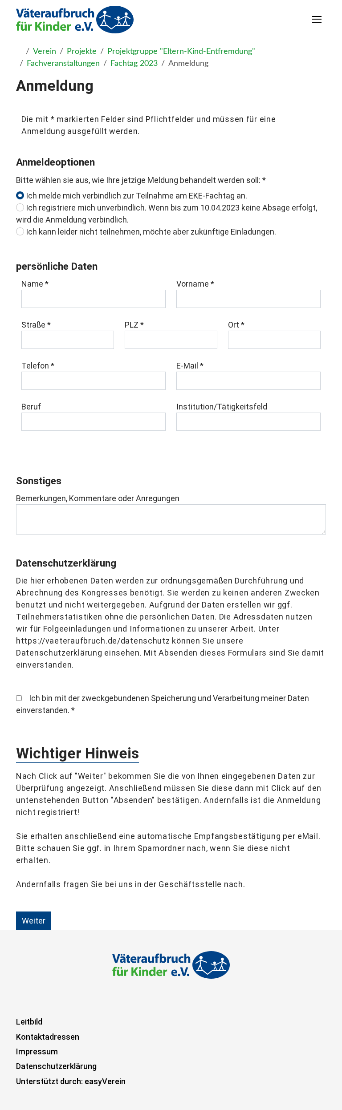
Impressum (37, 1051)
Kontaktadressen (47, 1036)
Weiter (33, 920)
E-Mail (190, 365)
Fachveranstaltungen (63, 64)
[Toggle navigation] (317, 19)
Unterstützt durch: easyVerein (71, 1081)
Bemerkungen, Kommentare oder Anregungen (97, 498)
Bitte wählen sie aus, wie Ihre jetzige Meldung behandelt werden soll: (141, 180)
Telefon (37, 365)
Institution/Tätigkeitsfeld (221, 406)
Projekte (82, 52)
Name (35, 283)
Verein (44, 52)
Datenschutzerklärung (56, 1066)
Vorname (195, 283)
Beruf (31, 406)
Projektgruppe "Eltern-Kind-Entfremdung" (181, 52)
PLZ (134, 324)
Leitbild (29, 1021)
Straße (36, 324)
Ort (236, 324)
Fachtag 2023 (134, 64)
